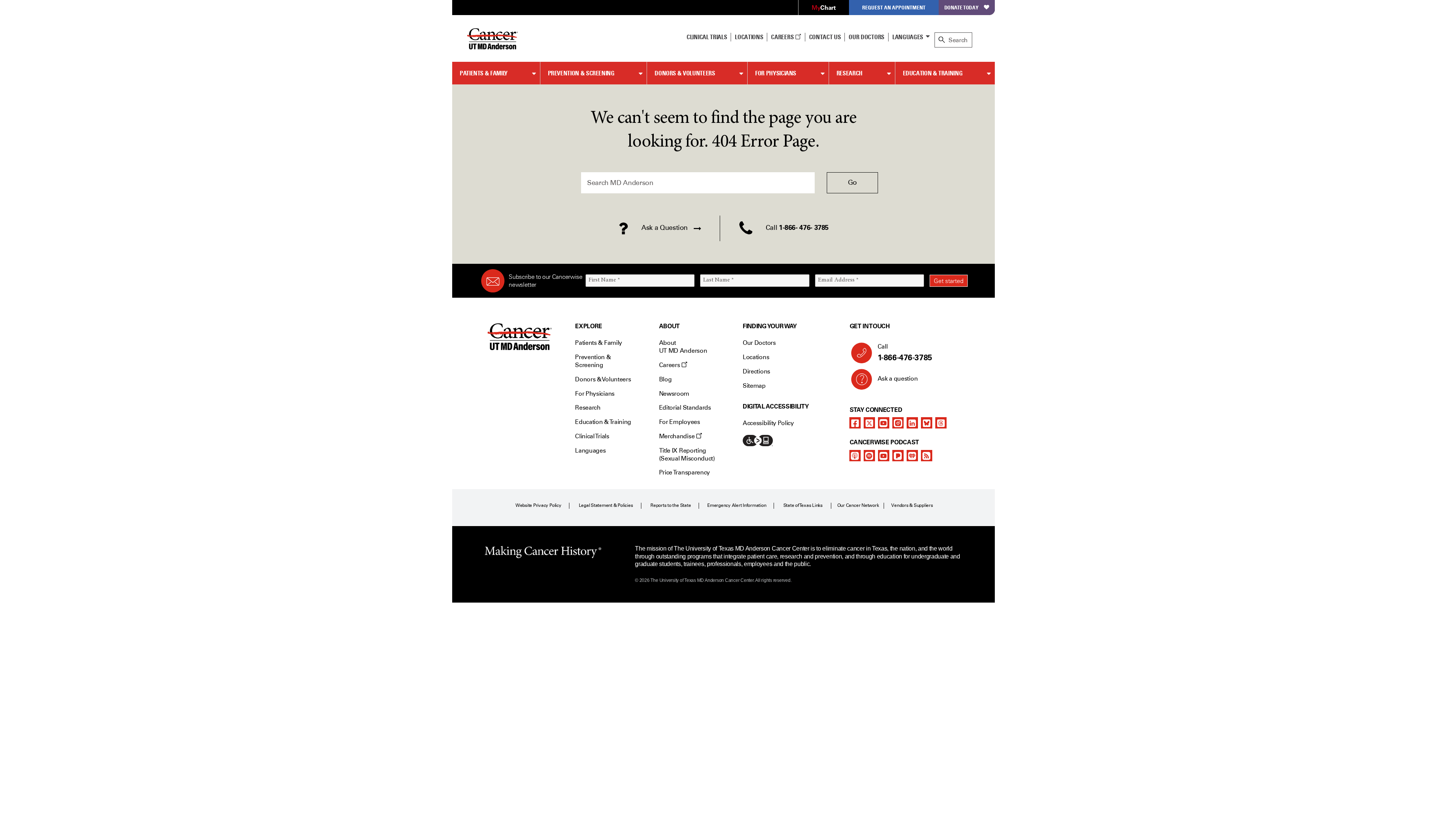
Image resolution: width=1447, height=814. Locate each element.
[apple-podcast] (855, 455)
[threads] (941, 422)
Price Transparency (684, 472)
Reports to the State (670, 505)
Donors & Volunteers (685, 73)
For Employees (679, 421)
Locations (756, 357)
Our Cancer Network (858, 505)
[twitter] (869, 422)
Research (850, 73)
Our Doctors (866, 37)
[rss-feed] (926, 455)
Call (905, 352)
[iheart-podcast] (912, 455)
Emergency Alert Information (736, 505)
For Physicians (775, 73)
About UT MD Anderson (683, 346)
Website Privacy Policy (538, 505)
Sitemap (754, 385)
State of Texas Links (803, 505)
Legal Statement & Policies (606, 505)
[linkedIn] (912, 422)
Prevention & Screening (581, 73)
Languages (907, 37)
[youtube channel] (883, 422)
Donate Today (961, 7)
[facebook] (855, 422)
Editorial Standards (685, 407)
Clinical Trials (707, 37)
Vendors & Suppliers (912, 505)
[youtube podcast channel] (883, 455)
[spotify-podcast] (869, 455)
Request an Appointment (893, 7)
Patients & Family (484, 73)
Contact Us (825, 37)
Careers (783, 37)
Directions (756, 371)
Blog (665, 379)
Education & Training (933, 73)
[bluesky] (926, 422)
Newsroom (674, 393)
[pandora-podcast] (898, 455)
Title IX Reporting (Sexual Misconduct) (687, 454)
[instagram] (898, 422)
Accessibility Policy (768, 423)
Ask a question (898, 378)
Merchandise (677, 436)
